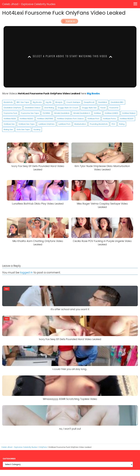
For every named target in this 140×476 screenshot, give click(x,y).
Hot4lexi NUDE (10, 118)
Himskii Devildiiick (61, 113)
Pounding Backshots (99, 124)
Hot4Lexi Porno (109, 118)
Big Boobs (37, 102)
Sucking (36, 129)
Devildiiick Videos (32, 107)
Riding (122, 124)
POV (113, 124)
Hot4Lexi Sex (9, 124)
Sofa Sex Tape (23, 129)
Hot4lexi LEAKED (111, 113)
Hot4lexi (97, 113)
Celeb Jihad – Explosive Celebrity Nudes (28, 4)
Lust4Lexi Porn (64, 124)
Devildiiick (102, 102)
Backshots (8, 102)
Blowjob (58, 102)
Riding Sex (8, 129)
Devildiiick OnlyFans (12, 107)
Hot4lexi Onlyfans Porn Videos (70, 118)
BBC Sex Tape (23, 102)
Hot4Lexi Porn (93, 118)
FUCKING (46, 113)
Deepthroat (89, 102)
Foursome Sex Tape (30, 113)
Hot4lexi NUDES (26, 118)
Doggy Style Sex (89, 107)
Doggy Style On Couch (68, 107)
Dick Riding (49, 107)
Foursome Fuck (10, 113)
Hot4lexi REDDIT (127, 118)
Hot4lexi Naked (128, 113)
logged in (26, 272)
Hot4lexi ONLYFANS (45, 118)
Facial (103, 107)
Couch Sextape (73, 102)
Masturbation (80, 124)
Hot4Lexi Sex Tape (26, 124)
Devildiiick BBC (117, 102)
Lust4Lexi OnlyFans (46, 124)
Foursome (113, 107)
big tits (49, 102)
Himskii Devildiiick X (81, 113)
